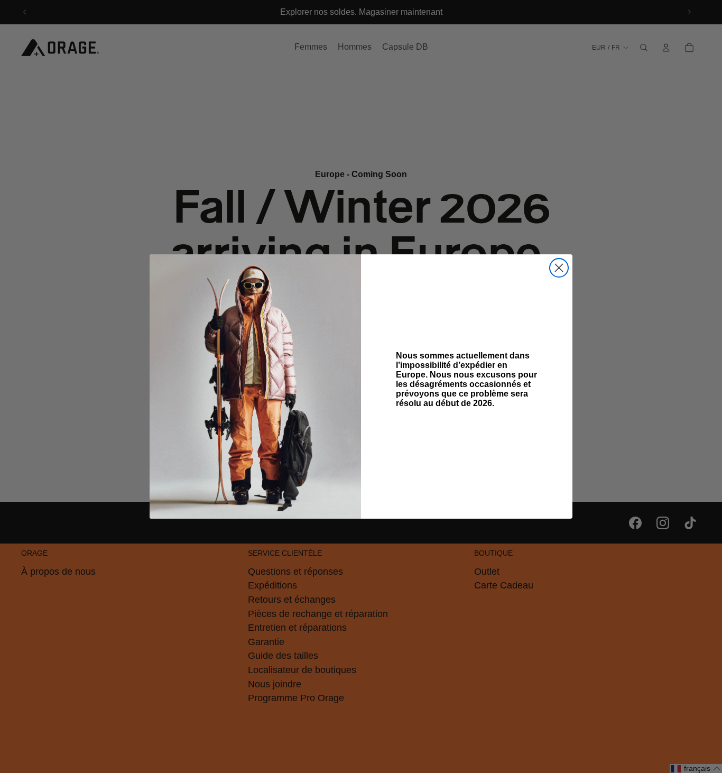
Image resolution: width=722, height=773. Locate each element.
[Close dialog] (559, 268)
